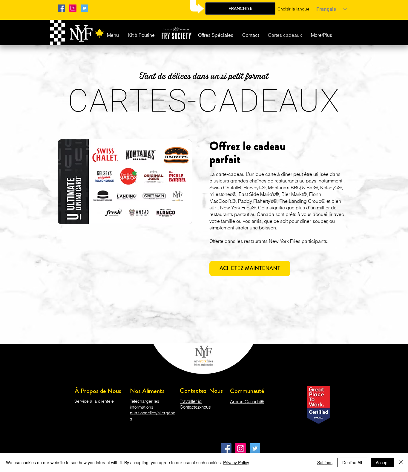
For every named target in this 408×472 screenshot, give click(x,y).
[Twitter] (84, 8)
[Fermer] (400, 462)
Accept (382, 462)
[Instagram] (72, 8)
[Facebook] (61, 8)
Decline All (352, 462)
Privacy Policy (236, 462)
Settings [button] (324, 462)
